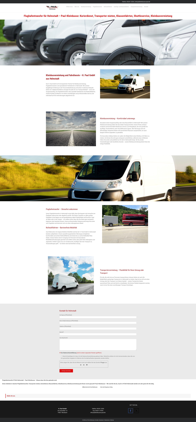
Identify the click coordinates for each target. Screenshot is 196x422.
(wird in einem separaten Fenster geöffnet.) (81, 353)
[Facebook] (130, 410)
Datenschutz (107, 420)
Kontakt (96, 420)
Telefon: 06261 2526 (128, 1)
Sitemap (112, 420)
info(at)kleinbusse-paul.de (142, 1)
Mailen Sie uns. (11, 396)
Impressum (101, 420)
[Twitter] (136, 410)
